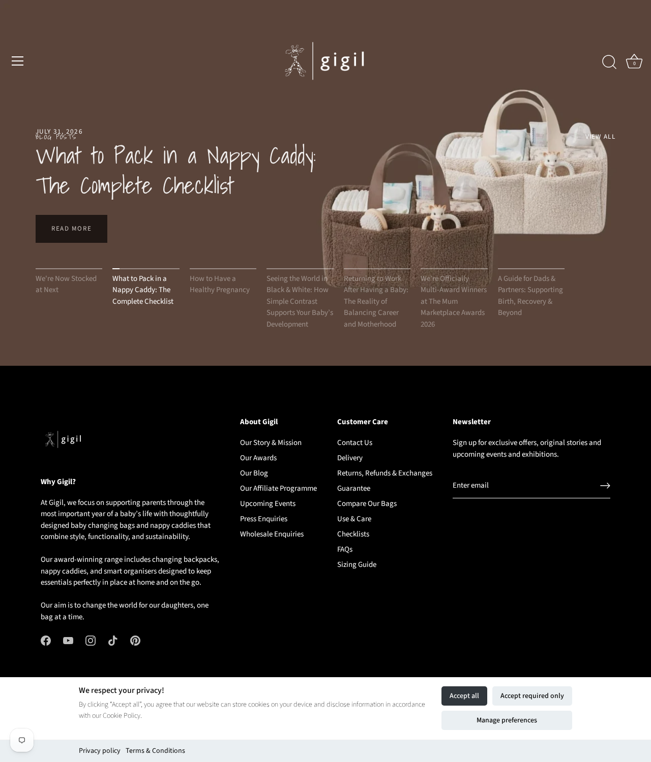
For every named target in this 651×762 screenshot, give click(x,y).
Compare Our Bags (367, 503)
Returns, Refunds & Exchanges (384, 473)
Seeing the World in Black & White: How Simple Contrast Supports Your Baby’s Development (300, 301)
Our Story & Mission (271, 442)
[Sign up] (605, 486)
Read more (71, 228)
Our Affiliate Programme (278, 488)
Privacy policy (100, 751)
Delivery (350, 458)
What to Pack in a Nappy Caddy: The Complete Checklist (176, 170)
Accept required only (532, 696)
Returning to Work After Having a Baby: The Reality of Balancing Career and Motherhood (376, 301)
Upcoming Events (267, 503)
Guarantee (353, 488)
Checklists (353, 534)
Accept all (464, 696)
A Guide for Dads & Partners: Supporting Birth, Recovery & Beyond (530, 296)
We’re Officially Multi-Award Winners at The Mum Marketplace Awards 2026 (454, 301)
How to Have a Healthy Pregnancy (220, 284)
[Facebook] (46, 640)
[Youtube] (68, 640)
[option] (325, 183)
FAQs (344, 549)
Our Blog (254, 473)
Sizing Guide (356, 564)
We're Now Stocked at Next (66, 284)
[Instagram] (90, 640)
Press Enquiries (263, 519)
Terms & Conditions (155, 751)
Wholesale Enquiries (272, 534)
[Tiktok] (113, 640)
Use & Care (354, 519)
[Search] (609, 62)
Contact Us (354, 442)
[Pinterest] (135, 640)
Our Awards (258, 458)
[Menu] (18, 61)
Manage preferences (507, 720)
